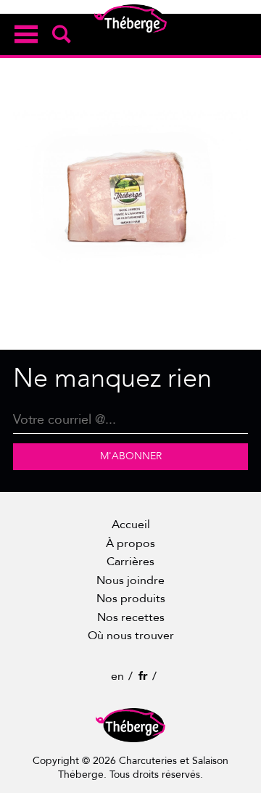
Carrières (130, 562)
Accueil (131, 525)
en (117, 676)
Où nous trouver (131, 636)
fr (143, 676)
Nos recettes (131, 617)
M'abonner (131, 456)
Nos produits (130, 599)
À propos (130, 543)
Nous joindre (130, 580)
